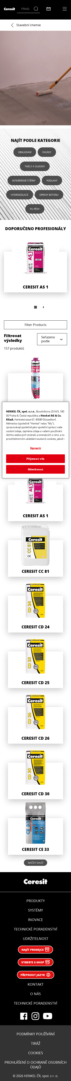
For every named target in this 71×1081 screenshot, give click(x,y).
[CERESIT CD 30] (35, 773)
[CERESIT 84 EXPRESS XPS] (35, 384)
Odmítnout (35, 469)
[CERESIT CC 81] (35, 550)
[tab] (35, 307)
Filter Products (36, 325)
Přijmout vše (35, 458)
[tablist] (35, 307)
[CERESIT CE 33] (35, 828)
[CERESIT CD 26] (35, 717)
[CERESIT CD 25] (35, 662)
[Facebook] (24, 1016)
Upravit (35, 448)
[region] (35, 440)
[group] (35, 274)
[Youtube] (47, 1016)
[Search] (37, 9)
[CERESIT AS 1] (35, 263)
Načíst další (35, 862)
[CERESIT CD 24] (35, 606)
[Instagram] (35, 1016)
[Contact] (48, 9)
